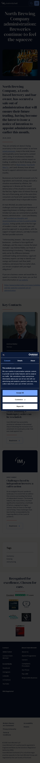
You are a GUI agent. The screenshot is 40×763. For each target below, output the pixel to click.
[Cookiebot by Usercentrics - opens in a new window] (29, 355)
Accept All (20, 393)
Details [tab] (20, 361)
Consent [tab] (7, 361)
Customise (19, 399)
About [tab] (33, 361)
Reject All (20, 406)
